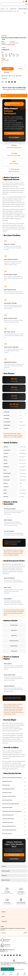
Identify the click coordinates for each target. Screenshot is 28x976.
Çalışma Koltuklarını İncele (14, 133)
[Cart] (26, 1)
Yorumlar (4, 866)
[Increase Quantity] (25, 65)
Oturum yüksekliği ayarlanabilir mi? (8, 788)
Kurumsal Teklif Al (14, 858)
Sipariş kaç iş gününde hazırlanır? (8, 818)
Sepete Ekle (7, 68)
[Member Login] (23, 1)
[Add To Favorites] (24, 13)
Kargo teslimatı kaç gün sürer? (7, 822)
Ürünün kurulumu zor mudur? (7, 781)
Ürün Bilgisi (4, 95)
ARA (26, 4)
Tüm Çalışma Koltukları (14, 854)
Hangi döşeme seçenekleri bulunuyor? (9, 796)
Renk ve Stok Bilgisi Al (14, 137)
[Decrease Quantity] (2, 65)
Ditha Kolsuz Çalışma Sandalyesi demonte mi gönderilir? (12, 777)
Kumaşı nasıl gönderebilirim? (7, 807)
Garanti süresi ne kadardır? (7, 833)
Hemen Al (20, 68)
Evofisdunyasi (12, 41)
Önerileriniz (4, 875)
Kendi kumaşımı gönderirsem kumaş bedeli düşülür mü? (12, 811)
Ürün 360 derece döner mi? (7, 792)
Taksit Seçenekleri (6, 871)
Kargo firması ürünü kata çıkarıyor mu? (9, 826)
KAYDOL (25, 932)
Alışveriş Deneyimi (6, 880)
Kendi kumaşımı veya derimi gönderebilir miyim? (10, 803)
